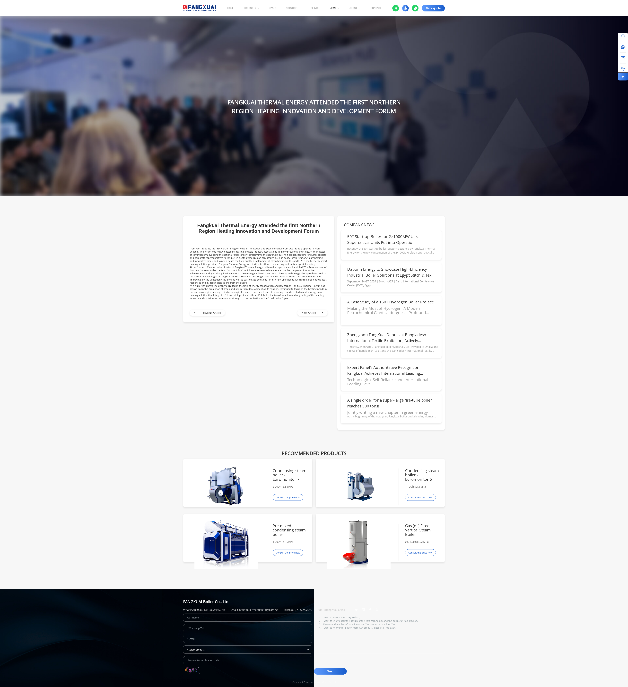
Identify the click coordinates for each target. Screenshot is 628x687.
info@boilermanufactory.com (256, 610)
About (353, 7)
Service (315, 7)
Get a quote (433, 8)
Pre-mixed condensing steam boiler (289, 530)
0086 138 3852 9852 (209, 610)
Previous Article (211, 313)
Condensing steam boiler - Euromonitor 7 (289, 474)
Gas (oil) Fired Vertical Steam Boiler (418, 530)
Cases (272, 7)
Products (250, 7)
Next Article (309, 313)
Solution (291, 7)
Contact (376, 7)
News (333, 7)
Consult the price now (288, 497)
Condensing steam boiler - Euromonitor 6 (422, 474)
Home (230, 7)
